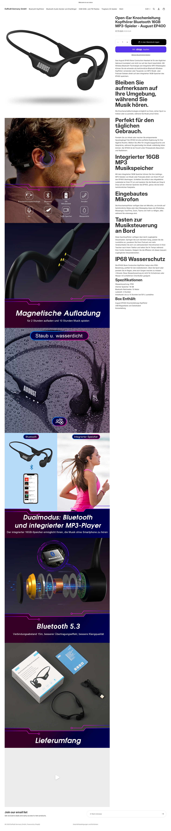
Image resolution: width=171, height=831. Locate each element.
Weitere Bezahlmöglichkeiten (140, 55)
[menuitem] (121, 9)
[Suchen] (153, 9)
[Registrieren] (162, 813)
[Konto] (158, 9)
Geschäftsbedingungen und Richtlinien (85, 824)
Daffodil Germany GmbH (18, 824)
